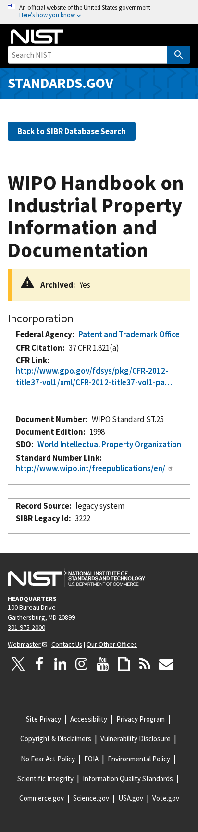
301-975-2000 (26, 627)
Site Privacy (43, 718)
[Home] (37, 36)
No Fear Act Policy (48, 758)
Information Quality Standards (128, 778)
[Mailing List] (166, 663)
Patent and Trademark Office (129, 334)
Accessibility (88, 718)
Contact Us (66, 644)
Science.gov (91, 798)
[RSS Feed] (145, 663)
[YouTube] (102, 663)
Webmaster (24, 644)
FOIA (91, 758)
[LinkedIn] (60, 663)
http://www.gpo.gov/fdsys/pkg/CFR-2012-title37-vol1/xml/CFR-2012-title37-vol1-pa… (94, 377)
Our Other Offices (112, 644)
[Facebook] (39, 663)
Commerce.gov (41, 798)
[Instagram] (81, 663)
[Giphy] (124, 663)
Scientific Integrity (45, 778)
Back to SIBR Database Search (71, 131)
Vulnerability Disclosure (135, 738)
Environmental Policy (139, 758)
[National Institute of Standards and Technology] (76, 577)
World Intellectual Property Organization (109, 444)
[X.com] (18, 663)
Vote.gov (165, 798)
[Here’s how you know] (99, 12)
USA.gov (130, 798)
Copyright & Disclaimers (55, 738)
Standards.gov (60, 83)
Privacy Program (140, 718)
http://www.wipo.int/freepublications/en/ (90, 468)
